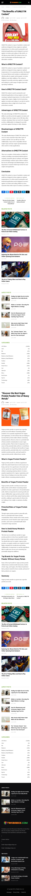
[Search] (28, 2)
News (3, 373)
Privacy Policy (16, 892)
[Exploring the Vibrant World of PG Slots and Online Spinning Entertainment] (15, 244)
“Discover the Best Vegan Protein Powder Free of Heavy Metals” (8, 202)
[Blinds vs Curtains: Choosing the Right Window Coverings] (6, 306)
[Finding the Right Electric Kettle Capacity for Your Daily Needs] (6, 298)
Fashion (3, 361)
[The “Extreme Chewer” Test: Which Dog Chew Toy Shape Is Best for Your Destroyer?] (6, 333)
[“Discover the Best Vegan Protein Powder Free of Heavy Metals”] (15, 417)
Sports (3, 377)
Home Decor (4, 365)
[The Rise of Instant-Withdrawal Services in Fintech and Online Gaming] (15, 220)
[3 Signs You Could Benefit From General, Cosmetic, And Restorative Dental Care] (6, 859)
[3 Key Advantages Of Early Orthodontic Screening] (6, 870)
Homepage (9, 892)
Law (2, 368)
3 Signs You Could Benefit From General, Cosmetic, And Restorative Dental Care (19, 859)
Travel (3, 382)
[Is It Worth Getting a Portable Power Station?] (6, 878)
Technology (4, 380)
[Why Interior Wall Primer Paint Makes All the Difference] (6, 325)
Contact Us (23, 892)
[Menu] (2, 2)
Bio (2, 351)
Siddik (7, 18)
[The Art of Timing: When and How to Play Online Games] (15, 269)
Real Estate (4, 375)
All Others (4, 346)
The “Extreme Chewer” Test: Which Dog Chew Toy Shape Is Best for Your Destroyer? (19, 333)
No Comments (6, 20)
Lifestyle (4, 370)
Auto (3, 348)
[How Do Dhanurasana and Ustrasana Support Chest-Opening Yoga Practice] (6, 315)
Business (4, 353)
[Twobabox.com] (15, 2)
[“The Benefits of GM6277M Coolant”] (15, 32)
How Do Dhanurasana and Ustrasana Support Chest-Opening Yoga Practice (18, 315)
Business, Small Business (7, 356)
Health (3, 363)
